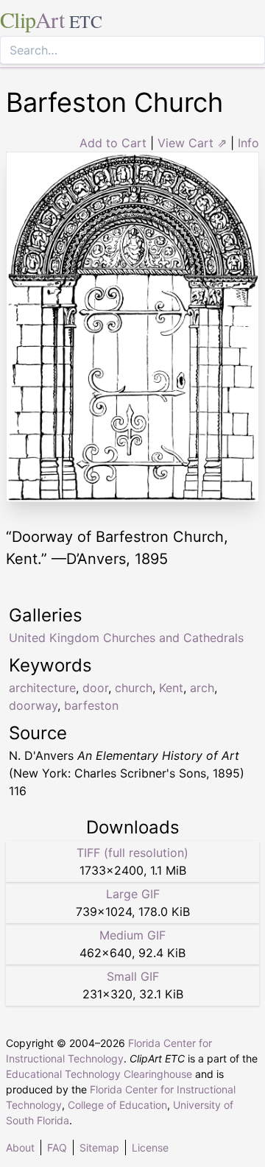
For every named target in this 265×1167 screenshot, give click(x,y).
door (95, 687)
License (150, 1147)
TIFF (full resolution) (132, 852)
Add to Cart (113, 142)
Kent (171, 687)
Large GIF (133, 893)
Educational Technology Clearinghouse (99, 1074)
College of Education (117, 1105)
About (20, 1147)
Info (248, 142)
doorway (33, 705)
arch (202, 687)
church (133, 687)
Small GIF (133, 976)
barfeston (91, 705)
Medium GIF (132, 935)
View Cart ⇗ (192, 142)
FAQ (57, 1147)
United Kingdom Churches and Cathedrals (126, 637)
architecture (42, 687)
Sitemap (99, 1147)
